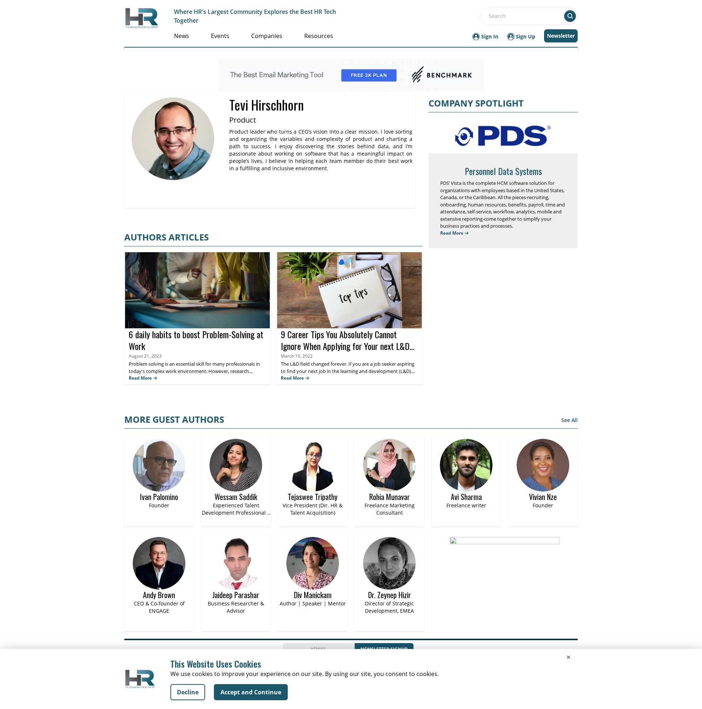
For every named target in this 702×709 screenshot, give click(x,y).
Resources (318, 36)
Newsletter (561, 35)
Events (220, 36)
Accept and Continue (250, 692)
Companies (266, 36)
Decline (188, 692)
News (181, 36)
